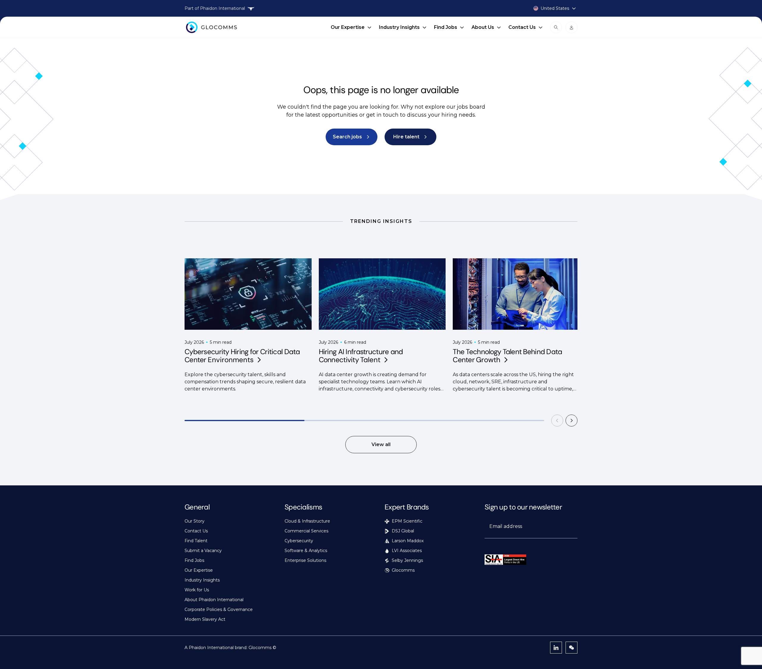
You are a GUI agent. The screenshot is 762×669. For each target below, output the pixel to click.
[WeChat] (571, 648)
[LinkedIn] (556, 648)
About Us (482, 27)
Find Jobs (445, 27)
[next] (571, 420)
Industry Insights (399, 27)
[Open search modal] (556, 27)
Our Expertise (348, 27)
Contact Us (522, 27)
